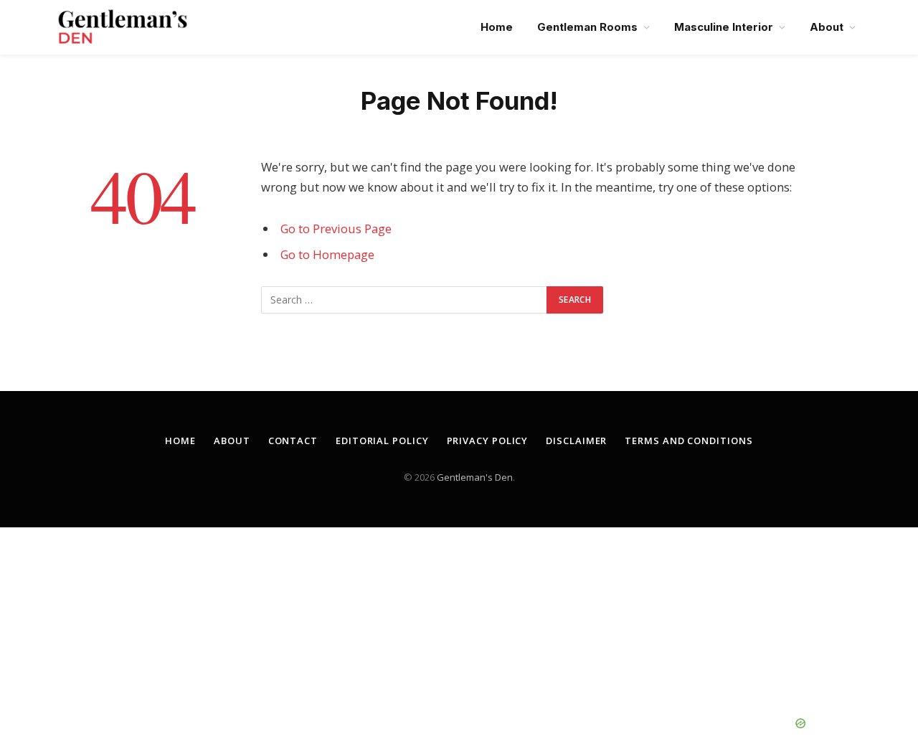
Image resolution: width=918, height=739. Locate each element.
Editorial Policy (382, 440)
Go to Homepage (327, 254)
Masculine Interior (723, 27)
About (826, 27)
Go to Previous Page (336, 228)
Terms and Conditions (688, 440)
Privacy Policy (488, 440)
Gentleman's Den (475, 477)
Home (497, 27)
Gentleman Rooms (587, 27)
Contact (293, 440)
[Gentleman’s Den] (122, 27)
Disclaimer (576, 440)
